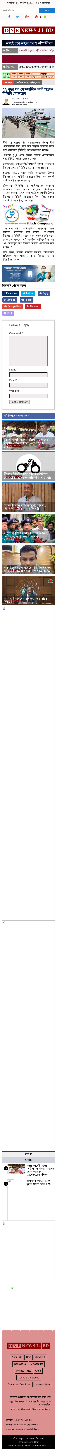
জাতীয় (32, 82)
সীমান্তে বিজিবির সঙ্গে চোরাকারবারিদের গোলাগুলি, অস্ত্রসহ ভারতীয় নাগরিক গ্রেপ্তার (28, 476)
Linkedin (11, 299)
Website (14, 390)
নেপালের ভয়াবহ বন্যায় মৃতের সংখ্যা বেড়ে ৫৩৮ (39, 1182)
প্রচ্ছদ (9, 82)
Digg (45, 293)
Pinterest (34, 306)
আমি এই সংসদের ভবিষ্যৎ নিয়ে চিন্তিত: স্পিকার (26, 600)
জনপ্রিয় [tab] (28, 1160)
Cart (28, 1357)
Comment (16, 333)
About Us (17, 1357)
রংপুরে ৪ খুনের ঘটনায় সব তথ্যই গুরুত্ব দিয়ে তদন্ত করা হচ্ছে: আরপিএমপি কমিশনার (26, 536)
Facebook (11, 293)
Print (9, 313)
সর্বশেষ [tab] (28, 1154)
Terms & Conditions (28, 1377)
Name (13, 369)
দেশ (38, 82)
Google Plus (14, 306)
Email (13, 380)
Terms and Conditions (19, 1384)
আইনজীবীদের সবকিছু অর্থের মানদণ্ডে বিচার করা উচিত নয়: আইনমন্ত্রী (25, 507)
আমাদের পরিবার (42, 1384)
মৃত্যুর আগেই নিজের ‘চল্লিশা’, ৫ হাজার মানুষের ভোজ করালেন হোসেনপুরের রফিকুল (26, 443)
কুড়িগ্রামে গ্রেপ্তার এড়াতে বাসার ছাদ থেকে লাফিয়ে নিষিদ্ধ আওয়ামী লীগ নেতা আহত (27, 569)
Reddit (28, 299)
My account (37, 1364)
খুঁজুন (47, 10)
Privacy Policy (23, 1370)
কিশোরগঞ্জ (23, 82)
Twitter (29, 293)
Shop (38, 1370)
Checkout (40, 1357)
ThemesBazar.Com (41, 1445)
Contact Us (20, 1364)
